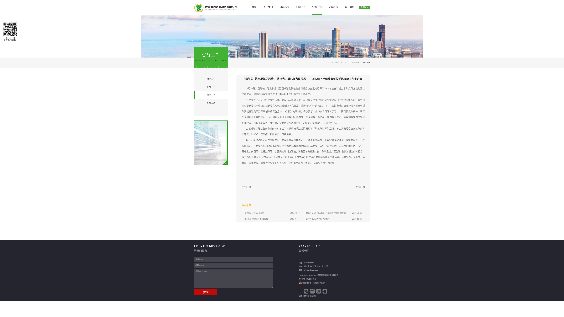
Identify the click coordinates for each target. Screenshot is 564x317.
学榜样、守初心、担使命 (254, 213)
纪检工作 (366, 63)
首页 (254, 7)
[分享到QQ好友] (325, 291)
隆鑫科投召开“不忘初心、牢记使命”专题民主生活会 (326, 213)
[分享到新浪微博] (319, 291)
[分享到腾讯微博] (312, 291)
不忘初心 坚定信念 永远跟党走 (256, 219)
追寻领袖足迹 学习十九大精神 (318, 219)
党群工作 (355, 63)
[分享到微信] (306, 291)
